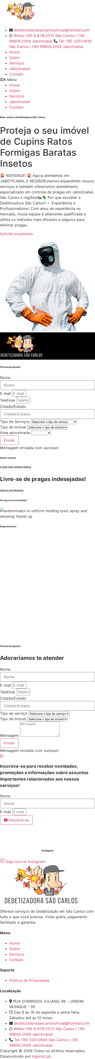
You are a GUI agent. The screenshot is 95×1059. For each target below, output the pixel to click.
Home (14, 52)
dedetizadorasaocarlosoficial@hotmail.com (52, 30)
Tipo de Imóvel (13, 427)
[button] (47, 79)
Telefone (8, 400)
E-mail (6, 393)
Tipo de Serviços (15, 421)
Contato (16, 74)
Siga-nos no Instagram (25, 861)
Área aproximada (15, 432)
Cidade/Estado (13, 406)
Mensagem (10, 735)
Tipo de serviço (14, 713)
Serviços (16, 63)
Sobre (14, 57)
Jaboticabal (19, 68)
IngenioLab (41, 1056)
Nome (5, 377)
